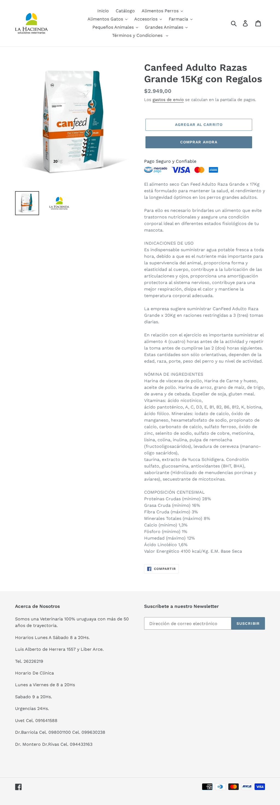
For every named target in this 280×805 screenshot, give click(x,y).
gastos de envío (168, 99)
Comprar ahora (199, 142)
